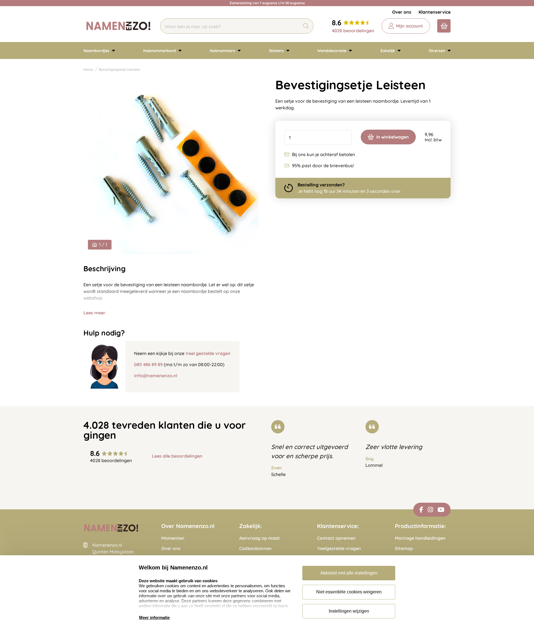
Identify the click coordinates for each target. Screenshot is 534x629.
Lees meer (94, 312)
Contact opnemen (336, 538)
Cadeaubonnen (255, 548)
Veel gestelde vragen (208, 353)
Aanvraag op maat (259, 538)
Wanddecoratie (332, 50)
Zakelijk (388, 50)
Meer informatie (154, 617)
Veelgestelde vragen (339, 548)
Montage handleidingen (420, 538)
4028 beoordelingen (353, 30)
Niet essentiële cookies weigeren (349, 591)
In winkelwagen (392, 137)
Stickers (277, 50)
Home (88, 69)
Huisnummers (223, 50)
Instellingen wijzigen (349, 611)
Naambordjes (96, 50)
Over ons (401, 12)
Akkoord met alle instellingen (348, 573)
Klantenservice (435, 12)
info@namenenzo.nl (155, 375)
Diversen (437, 50)
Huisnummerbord (160, 50)
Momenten (172, 538)
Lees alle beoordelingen (177, 456)
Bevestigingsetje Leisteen (119, 69)
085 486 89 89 (148, 364)
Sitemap (404, 548)
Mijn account (409, 26)
